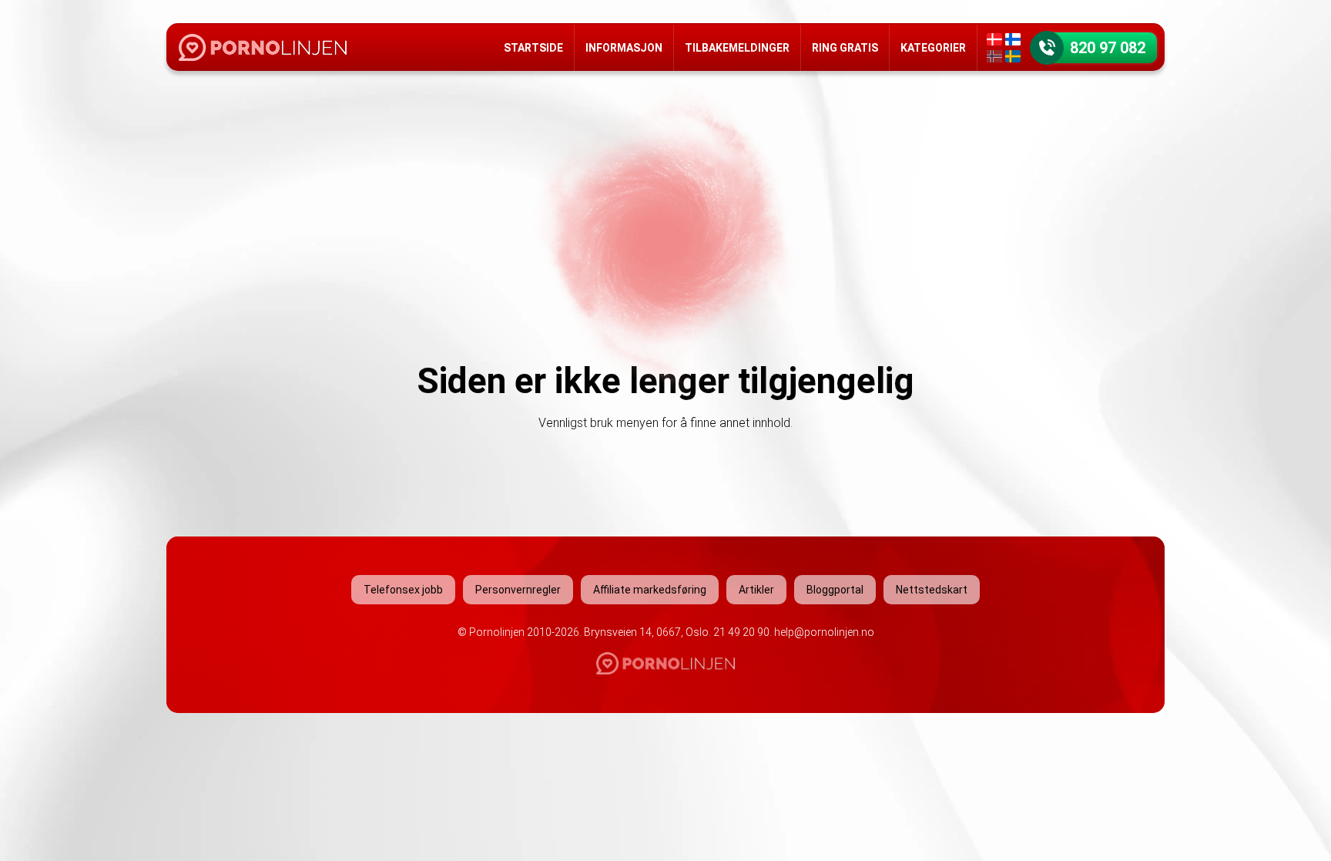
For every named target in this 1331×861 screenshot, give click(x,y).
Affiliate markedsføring (649, 590)
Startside (533, 48)
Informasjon (623, 48)
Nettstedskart (931, 590)
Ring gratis (845, 48)
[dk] (994, 39)
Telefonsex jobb (403, 590)
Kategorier (933, 48)
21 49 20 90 (741, 632)
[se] (1013, 56)
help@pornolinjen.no (824, 632)
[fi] (1013, 39)
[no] (994, 56)
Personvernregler (518, 590)
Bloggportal (834, 590)
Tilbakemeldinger (737, 48)
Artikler (756, 590)
